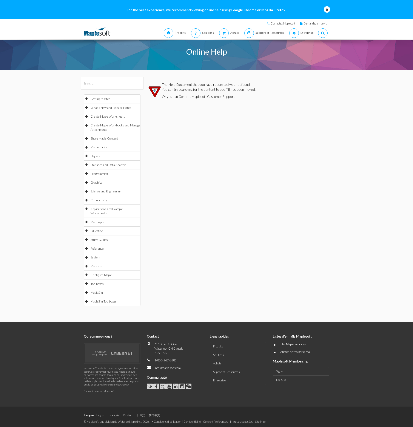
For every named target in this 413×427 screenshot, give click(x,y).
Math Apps (98, 222)
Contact (153, 336)
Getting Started (100, 99)
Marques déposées (241, 421)
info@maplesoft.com (167, 368)
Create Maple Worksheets (108, 116)
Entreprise (219, 380)
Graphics (96, 182)
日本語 (141, 415)
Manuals (96, 266)
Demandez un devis (315, 23)
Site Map (260, 421)
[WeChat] (188, 386)
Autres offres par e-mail (295, 351)
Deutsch (128, 415)
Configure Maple (101, 275)
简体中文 (154, 415)
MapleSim (97, 292)
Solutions (218, 355)
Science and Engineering (106, 191)
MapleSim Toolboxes (104, 301)
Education (97, 231)
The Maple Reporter (293, 344)
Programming (99, 173)
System (95, 257)
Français (114, 415)
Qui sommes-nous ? (98, 336)
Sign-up (280, 371)
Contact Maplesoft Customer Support (207, 96)
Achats (217, 363)
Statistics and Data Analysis (108, 165)
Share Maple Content (104, 138)
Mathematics (99, 147)
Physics (95, 156)
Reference (97, 248)
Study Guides (99, 239)
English (100, 415)
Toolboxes (97, 284)
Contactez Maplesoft (283, 23)
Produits (218, 346)
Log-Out (281, 379)
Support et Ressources (226, 372)
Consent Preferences (215, 421)
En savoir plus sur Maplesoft (99, 391)
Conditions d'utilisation (167, 421)
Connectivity (99, 200)
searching (186, 89)
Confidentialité (192, 421)
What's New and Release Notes (111, 107)
